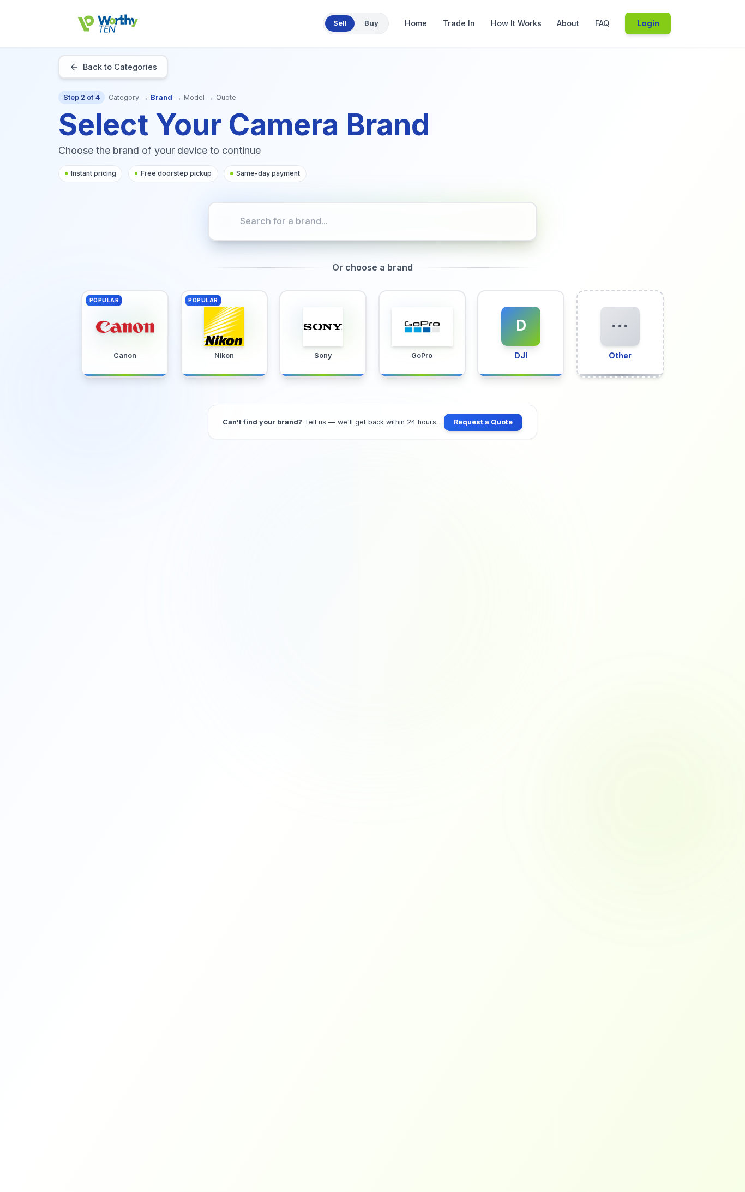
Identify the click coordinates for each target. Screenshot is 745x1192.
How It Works (516, 23)
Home (416, 23)
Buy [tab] (371, 23)
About (568, 23)
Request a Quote (483, 422)
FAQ (602, 23)
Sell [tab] (340, 23)
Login (648, 23)
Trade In (459, 23)
